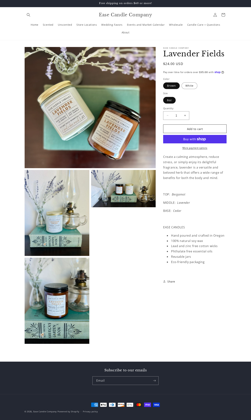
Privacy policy (90, 411)
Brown (171, 85)
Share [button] (171, 281)
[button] (28, 15)
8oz (169, 100)
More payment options (194, 147)
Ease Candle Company (45, 411)
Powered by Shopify (68, 411)
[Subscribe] (154, 380)
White (189, 85)
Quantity (168, 108)
